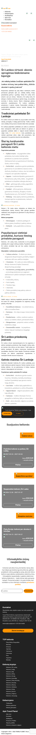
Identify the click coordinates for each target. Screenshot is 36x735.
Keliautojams (9, 14)
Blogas (9, 54)
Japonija (8, 649)
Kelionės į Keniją (10, 676)
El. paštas (18, 413)
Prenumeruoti (28, 591)
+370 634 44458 (6, 31)
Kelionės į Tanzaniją (11, 695)
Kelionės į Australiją (11, 678)
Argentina (8, 657)
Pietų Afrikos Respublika (12, 642)
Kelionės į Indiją (10, 669)
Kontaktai (8, 20)
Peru (7, 655)
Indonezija (9, 653)
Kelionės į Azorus (11, 691)
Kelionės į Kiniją (10, 689)
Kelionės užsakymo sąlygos (13, 725)
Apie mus (8, 18)
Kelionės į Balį (10, 671)
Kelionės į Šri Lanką (11, 667)
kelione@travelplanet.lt (9, 29)
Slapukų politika (10, 723)
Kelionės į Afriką (10, 674)
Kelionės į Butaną (11, 685)
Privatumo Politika (11, 720)
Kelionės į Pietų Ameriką (12, 680)
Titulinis (3, 54)
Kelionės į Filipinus (11, 693)
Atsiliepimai (9, 15)
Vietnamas (9, 651)
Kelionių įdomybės (11, 707)
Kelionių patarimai (11, 705)
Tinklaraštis (9, 703)
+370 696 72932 (7, 413)
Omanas (8, 646)
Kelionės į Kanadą (11, 682)
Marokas (8, 644)
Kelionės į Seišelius (11, 687)
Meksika (8, 660)
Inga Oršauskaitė (6, 59)
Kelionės (8, 12)
